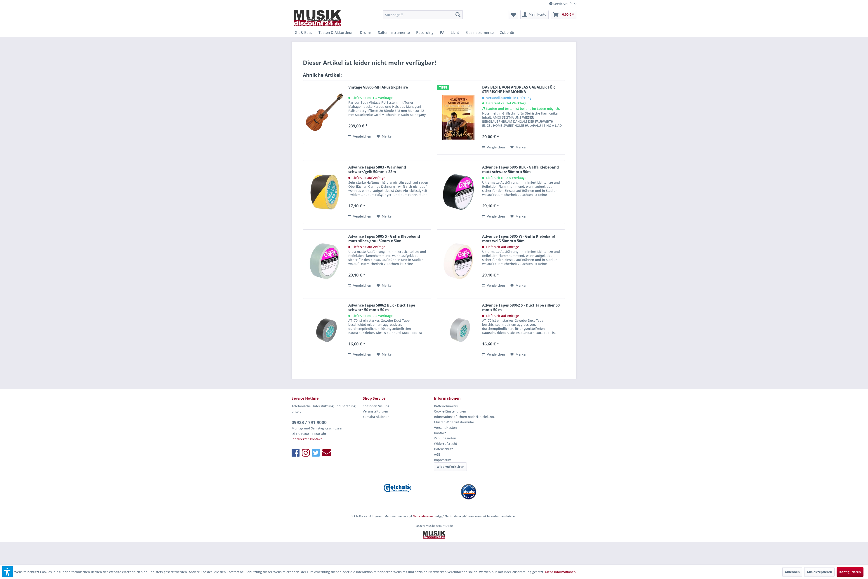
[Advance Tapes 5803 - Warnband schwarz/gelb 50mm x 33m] (324, 192)
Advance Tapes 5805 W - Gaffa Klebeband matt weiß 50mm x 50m (518, 238)
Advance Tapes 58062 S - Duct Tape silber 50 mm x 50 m (521, 307)
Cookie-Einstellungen (450, 411)
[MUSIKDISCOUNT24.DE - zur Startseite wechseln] (317, 18)
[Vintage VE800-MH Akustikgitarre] (324, 112)
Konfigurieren (850, 572)
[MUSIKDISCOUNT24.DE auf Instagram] (306, 452)
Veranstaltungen (375, 411)
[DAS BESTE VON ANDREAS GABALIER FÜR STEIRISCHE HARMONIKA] (458, 117)
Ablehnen (792, 572)
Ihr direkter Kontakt (307, 439)
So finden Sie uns (376, 406)
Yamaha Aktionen (376, 417)
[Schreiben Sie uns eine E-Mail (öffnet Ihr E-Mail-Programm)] (326, 452)
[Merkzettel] (513, 14)
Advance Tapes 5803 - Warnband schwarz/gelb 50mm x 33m (377, 169)
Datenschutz (443, 449)
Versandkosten (445, 427)
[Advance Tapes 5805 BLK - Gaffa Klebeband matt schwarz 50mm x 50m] (458, 192)
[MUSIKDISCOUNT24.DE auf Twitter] (316, 452)
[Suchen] (458, 14)
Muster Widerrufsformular (454, 422)
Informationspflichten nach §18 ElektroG (464, 417)
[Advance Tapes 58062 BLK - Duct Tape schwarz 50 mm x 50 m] (324, 330)
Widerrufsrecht (445, 443)
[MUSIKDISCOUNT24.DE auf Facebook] (296, 452)
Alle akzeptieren (819, 572)
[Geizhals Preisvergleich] (397, 488)
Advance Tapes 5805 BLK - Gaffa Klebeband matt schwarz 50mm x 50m (520, 169)
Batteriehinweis (446, 406)
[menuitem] (423, 14)
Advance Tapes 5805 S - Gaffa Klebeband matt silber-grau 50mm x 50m (384, 238)
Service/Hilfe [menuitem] (562, 4)
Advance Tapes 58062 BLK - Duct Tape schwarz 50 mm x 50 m (381, 307)
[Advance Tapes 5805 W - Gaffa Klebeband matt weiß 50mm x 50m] (458, 261)
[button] (7, 571)
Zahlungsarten (445, 438)
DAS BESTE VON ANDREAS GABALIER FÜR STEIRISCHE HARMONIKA (518, 89)
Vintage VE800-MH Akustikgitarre (378, 87)
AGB (437, 454)
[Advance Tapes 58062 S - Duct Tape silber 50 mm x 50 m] (458, 330)
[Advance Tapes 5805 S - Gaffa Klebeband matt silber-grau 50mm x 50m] (324, 261)
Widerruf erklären (450, 466)
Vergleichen (361, 136)
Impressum (442, 460)
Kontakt (440, 433)
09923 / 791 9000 (309, 422)
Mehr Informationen (560, 572)
